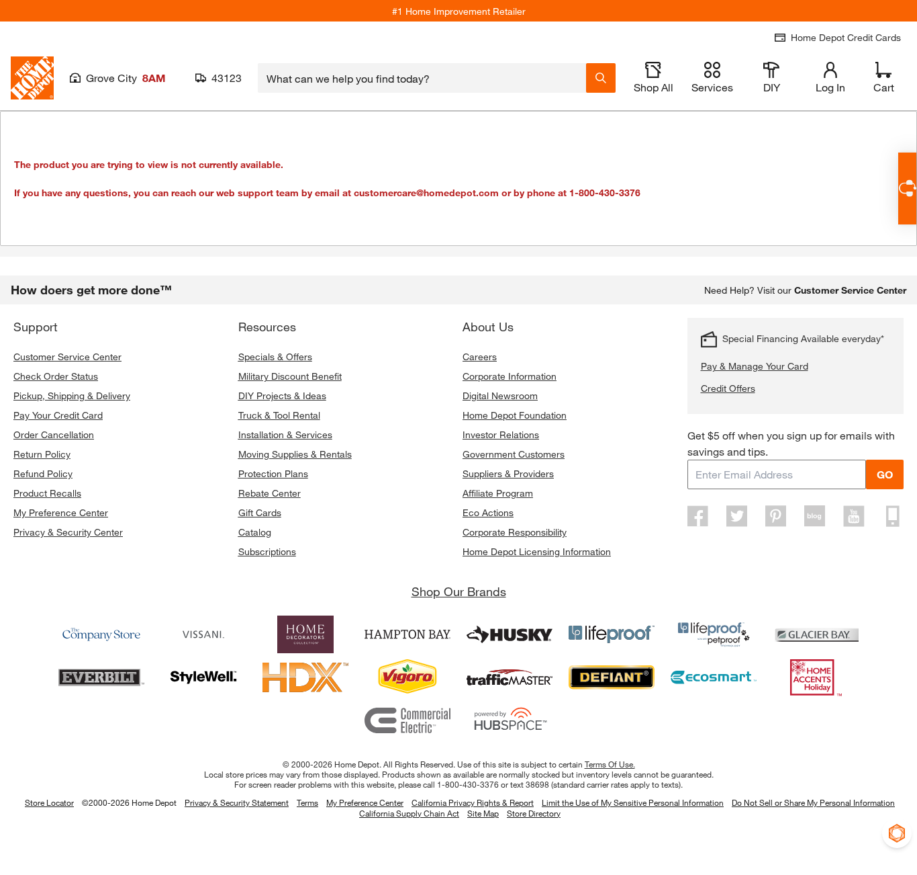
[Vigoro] (407, 677)
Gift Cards (259, 512)
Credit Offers (728, 388)
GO (885, 474)
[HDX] (305, 677)
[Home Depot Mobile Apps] (893, 516)
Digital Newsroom (500, 395)
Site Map (483, 814)
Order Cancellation (53, 434)
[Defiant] (612, 677)
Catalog (254, 532)
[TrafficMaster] (509, 677)
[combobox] (421, 78)
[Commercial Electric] (407, 720)
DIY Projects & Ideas (282, 395)
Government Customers (514, 454)
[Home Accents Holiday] (816, 677)
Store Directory (534, 814)
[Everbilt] (101, 677)
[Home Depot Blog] (815, 516)
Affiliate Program (498, 493)
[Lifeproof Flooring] (612, 634)
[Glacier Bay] (816, 634)
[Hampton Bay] (407, 634)
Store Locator (49, 802)
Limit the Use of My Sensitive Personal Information (633, 802)
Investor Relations (501, 434)
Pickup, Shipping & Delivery (71, 395)
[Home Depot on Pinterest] (776, 516)
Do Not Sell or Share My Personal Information (813, 802)
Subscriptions (267, 551)
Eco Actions (488, 512)
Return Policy (41, 454)
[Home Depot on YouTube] (854, 516)
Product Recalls (47, 493)
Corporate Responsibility (515, 532)
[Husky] (509, 634)
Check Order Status (55, 376)
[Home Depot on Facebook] (698, 516)
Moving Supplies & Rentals (295, 454)
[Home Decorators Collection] (305, 634)
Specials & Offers (275, 356)
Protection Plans (273, 473)
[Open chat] (907, 188)
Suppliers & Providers (508, 473)
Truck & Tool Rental (279, 415)
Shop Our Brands (459, 591)
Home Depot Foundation (515, 415)
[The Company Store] (101, 634)
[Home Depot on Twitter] (737, 516)
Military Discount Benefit (290, 376)
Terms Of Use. (610, 764)
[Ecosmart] (714, 677)
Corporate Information (510, 376)
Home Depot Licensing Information (537, 551)
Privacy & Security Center (68, 532)
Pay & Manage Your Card (754, 366)
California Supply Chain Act (409, 813)
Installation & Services (285, 434)
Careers (480, 356)
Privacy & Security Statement (237, 802)
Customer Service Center (67, 356)
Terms (307, 802)
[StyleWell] (203, 677)
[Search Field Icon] (601, 78)
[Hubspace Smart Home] (509, 720)
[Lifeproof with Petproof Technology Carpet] (714, 634)
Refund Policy (43, 473)
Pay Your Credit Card (58, 415)
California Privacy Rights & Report (473, 802)
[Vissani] (203, 634)
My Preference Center (60, 512)
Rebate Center (269, 493)
